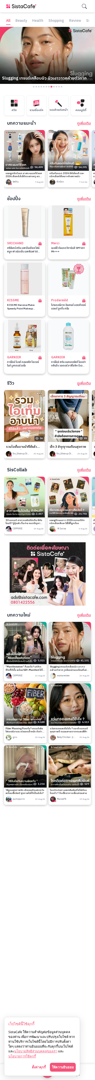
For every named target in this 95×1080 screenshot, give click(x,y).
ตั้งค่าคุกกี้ (39, 1067)
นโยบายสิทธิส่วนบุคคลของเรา (35, 1051)
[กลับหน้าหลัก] (22, 6)
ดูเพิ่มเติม (84, 123)
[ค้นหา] (84, 6)
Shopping (56, 21)
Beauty (21, 21)
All (8, 21)
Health (37, 21)
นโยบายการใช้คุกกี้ (22, 1056)
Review (75, 21)
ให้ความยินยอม (63, 1067)
